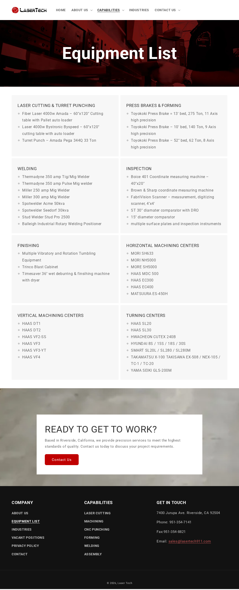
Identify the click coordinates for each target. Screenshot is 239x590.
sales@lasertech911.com (190, 541)
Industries (22, 529)
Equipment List (26, 521)
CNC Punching (97, 529)
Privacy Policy (25, 546)
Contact (20, 554)
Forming (92, 537)
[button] (82, 10)
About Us (20, 513)
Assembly (93, 554)
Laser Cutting (97, 513)
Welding (91, 546)
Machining (94, 521)
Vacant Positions (28, 537)
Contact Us (62, 460)
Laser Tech (125, 583)
